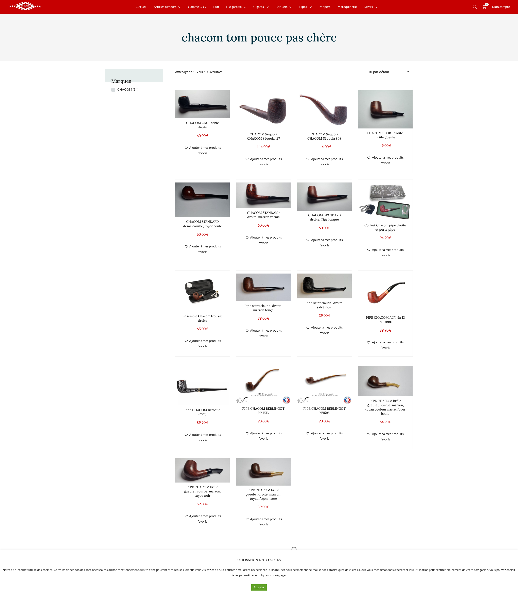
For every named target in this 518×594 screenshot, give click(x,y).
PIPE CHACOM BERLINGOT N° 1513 (263, 410)
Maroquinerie (347, 6)
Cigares (258, 6)
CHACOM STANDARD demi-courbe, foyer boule (202, 224)
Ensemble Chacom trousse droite (202, 318)
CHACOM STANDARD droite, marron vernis (263, 215)
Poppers (324, 6)
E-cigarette (234, 6)
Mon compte (501, 6)
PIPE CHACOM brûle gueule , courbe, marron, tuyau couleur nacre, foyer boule (385, 407)
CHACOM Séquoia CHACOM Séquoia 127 (263, 136)
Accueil (141, 6)
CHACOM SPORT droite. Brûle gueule (385, 135)
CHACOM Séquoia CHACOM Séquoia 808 (324, 136)
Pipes (303, 6)
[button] (202, 150)
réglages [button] (281, 575)
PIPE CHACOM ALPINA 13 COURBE (385, 319)
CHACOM (127, 89)
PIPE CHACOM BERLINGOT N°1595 (324, 410)
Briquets (282, 6)
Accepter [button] (259, 587)
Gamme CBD (197, 6)
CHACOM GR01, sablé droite (202, 125)
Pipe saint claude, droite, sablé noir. (324, 305)
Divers (368, 6)
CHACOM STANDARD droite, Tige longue (324, 217)
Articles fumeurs (165, 6)
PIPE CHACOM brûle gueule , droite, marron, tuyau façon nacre (263, 494)
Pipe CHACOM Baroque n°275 (202, 412)
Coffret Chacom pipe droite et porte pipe (385, 227)
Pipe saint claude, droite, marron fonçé (263, 308)
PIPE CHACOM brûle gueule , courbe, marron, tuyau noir (202, 491)
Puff (216, 6)
